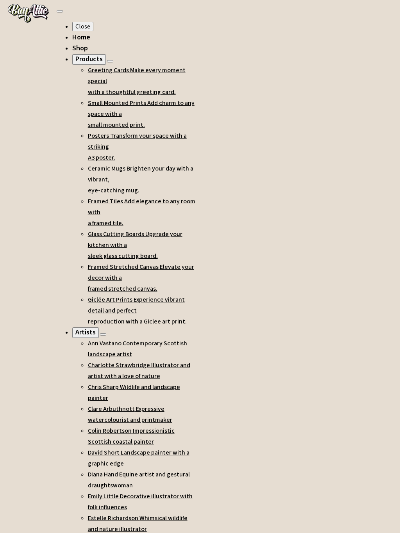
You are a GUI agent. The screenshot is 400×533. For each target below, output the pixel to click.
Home (81, 37)
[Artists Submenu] (103, 334)
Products (89, 59)
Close (82, 26)
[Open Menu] (60, 11)
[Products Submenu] (110, 61)
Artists (85, 332)
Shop (80, 48)
